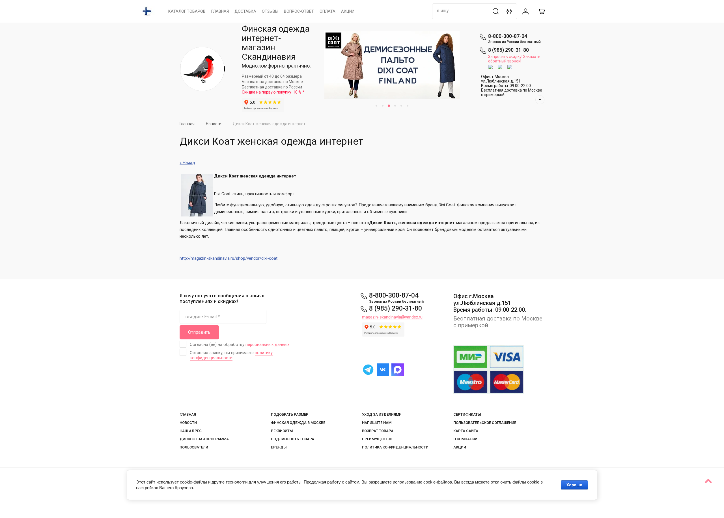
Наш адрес (191, 431)
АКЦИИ (347, 11)
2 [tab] (382, 106)
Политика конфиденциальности (395, 447)
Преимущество (377, 439)
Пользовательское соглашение (484, 423)
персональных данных (267, 344)
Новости (188, 423)
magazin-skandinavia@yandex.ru (392, 317)
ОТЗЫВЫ (270, 11)
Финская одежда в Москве (298, 423)
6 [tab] (407, 106)
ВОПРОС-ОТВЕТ (299, 11)
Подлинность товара (292, 439)
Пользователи (194, 447)
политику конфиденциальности (231, 355)
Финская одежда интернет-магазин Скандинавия (276, 43)
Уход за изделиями (382, 414)
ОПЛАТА (327, 11)
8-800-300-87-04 (507, 36)
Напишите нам (376, 423)
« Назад (187, 162)
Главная (188, 414)
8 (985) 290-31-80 (508, 50)
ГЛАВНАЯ (220, 11)
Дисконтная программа (204, 439)
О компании (465, 439)
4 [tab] (395, 106)
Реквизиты (282, 431)
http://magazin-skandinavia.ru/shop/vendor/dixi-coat (228, 258)
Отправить (199, 332)
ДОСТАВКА (245, 11)
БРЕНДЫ (279, 447)
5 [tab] (401, 106)
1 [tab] (376, 106)
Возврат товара (377, 431)
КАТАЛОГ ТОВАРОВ (187, 11)
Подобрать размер (290, 414)
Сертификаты (467, 414)
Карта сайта (465, 431)
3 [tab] (389, 106)
